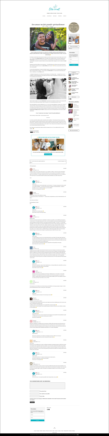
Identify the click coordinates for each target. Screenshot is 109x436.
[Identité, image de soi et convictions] (70, 126)
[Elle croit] (54, 11)
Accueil (35, 430)
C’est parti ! (73, 64)
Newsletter (70, 430)
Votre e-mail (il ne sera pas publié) (45, 393)
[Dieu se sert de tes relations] (70, 120)
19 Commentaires (51, 26)
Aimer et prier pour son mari (45, 115)
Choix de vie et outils (49, 430)
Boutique (73, 430)
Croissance (38, 430)
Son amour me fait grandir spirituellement (48, 24)
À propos (59, 430)
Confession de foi (66, 430)
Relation (47, 26)
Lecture (53, 430)
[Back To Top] (54, 428)
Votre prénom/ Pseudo (43, 391)
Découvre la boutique (48, 154)
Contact (62, 430)
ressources (56, 430)
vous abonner (64, 398)
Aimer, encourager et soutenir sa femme (35, 115)
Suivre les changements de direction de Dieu (76, 105)
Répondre (64, 168)
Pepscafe (34, 192)
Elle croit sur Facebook (74, 130)
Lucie (34, 168)
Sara (34, 362)
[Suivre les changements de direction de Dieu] (70, 106)
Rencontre (44, 430)
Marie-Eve (34, 298)
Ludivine (43, 26)
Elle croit (54, 432)
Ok (77, 434)
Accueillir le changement (61, 161)
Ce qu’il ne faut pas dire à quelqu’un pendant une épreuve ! (37, 162)
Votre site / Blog (42, 396)
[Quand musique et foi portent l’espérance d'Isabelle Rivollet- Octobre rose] (70, 111)
